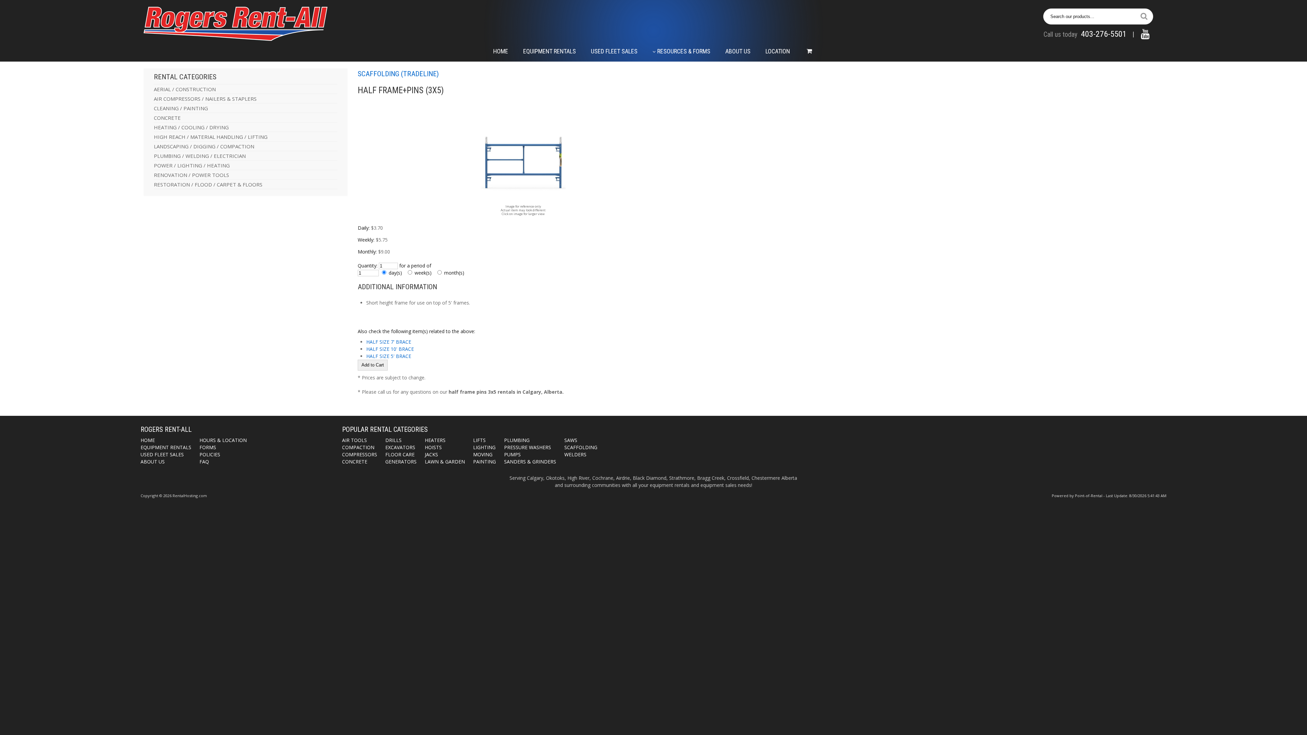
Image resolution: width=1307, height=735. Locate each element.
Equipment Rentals (549, 51)
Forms (207, 447)
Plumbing (517, 440)
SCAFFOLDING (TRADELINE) (398, 74)
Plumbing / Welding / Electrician (200, 155)
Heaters (435, 440)
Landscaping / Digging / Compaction (204, 146)
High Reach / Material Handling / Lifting (211, 136)
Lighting (484, 447)
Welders (575, 454)
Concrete (167, 117)
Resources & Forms (683, 51)
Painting (484, 461)
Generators (401, 461)
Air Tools (354, 440)
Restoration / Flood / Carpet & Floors (208, 184)
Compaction (358, 447)
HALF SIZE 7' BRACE (388, 342)
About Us (738, 51)
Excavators (400, 447)
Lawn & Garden (445, 461)
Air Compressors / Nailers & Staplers (205, 98)
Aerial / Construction (185, 89)
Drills (393, 440)
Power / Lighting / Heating (192, 165)
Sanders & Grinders (530, 461)
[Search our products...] (1144, 16)
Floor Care (400, 454)
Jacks (431, 454)
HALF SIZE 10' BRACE (390, 349)
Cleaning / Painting (181, 108)
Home (500, 51)
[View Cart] (806, 51)
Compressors (359, 454)
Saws (570, 440)
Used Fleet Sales (614, 51)
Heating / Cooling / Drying (191, 127)
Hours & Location (223, 440)
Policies (209, 454)
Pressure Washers (527, 447)
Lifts (479, 440)
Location (777, 51)
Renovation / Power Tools (191, 175)
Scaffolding (580, 447)
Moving (483, 454)
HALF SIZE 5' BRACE (388, 356)
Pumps (512, 454)
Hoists (433, 447)
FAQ (204, 461)
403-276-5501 (1104, 34)
